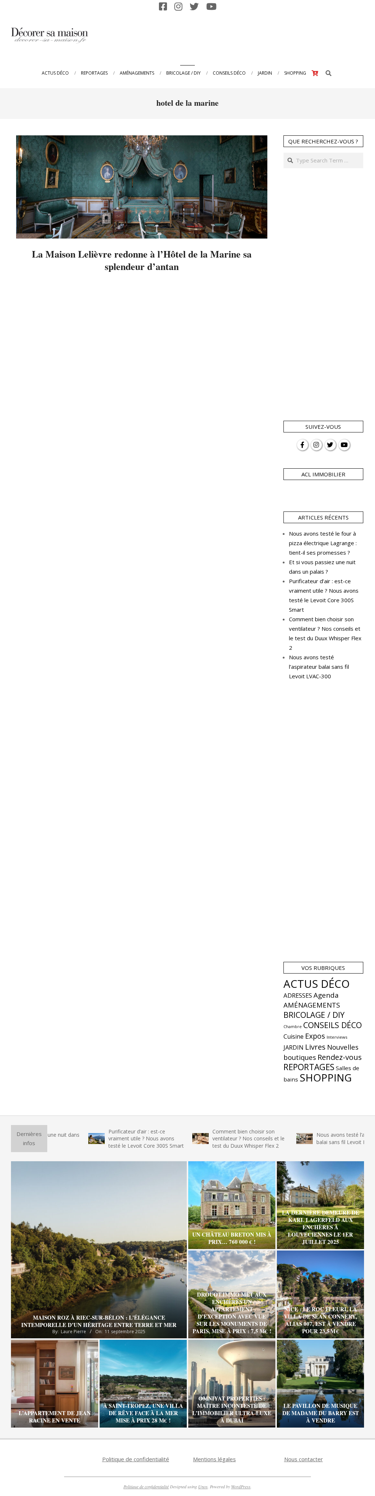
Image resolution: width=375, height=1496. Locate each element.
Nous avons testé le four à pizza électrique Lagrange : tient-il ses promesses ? (323, 543)
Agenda (326, 995)
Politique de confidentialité (135, 1459)
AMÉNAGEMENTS (311, 1004)
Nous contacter (303, 1459)
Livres (315, 1047)
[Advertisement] (229, 34)
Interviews (337, 1037)
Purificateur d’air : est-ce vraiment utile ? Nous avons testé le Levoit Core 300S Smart (114, 1138)
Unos (203, 1486)
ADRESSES (297, 995)
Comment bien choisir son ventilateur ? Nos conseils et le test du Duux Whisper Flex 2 (216, 1138)
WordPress (240, 1486)
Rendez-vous (340, 1057)
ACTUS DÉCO (316, 983)
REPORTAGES (308, 1067)
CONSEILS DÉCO (332, 1025)
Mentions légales (214, 1459)
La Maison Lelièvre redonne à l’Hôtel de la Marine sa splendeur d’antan (142, 260)
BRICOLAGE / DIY (314, 1014)
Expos (315, 1036)
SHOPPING (326, 1077)
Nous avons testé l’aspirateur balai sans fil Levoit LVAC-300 (319, 666)
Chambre (292, 1026)
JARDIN (293, 1047)
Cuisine (293, 1036)
